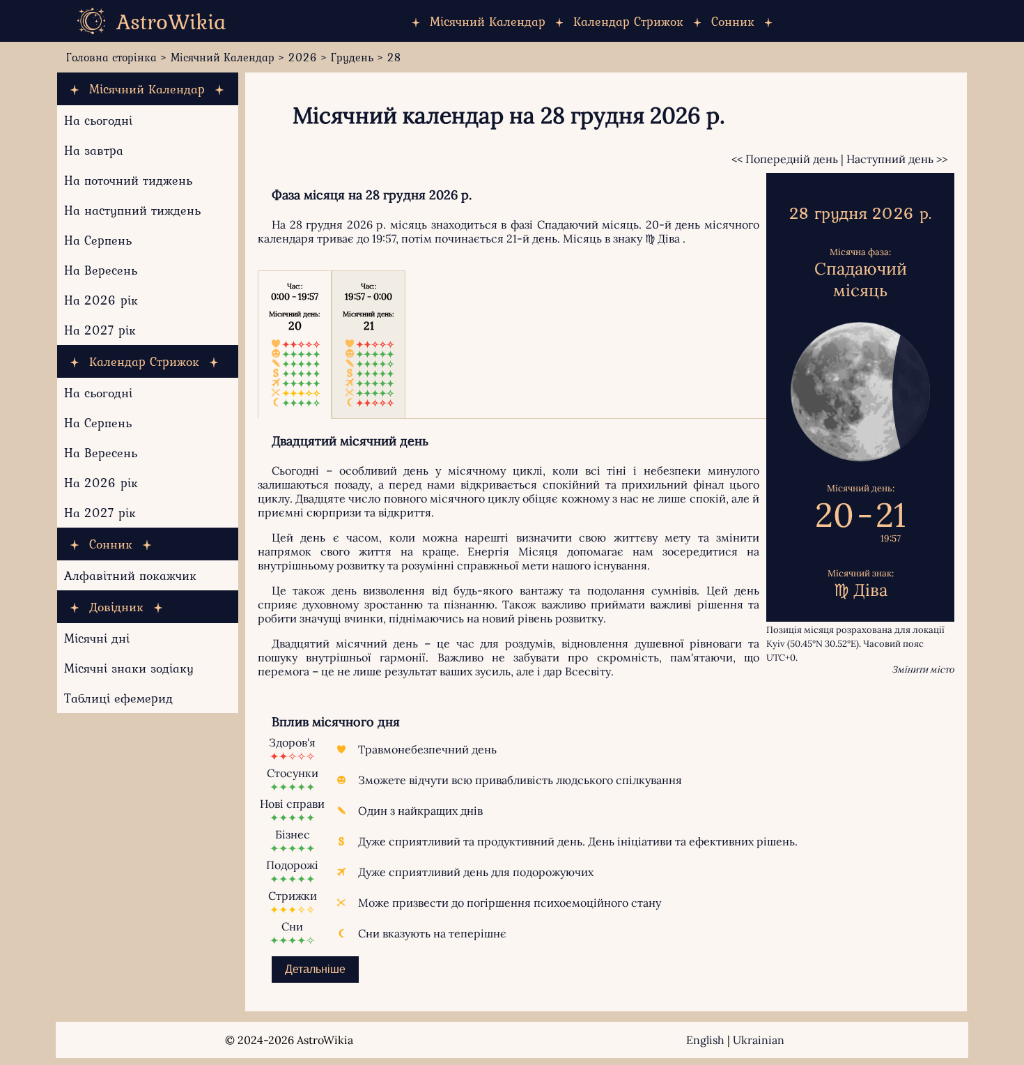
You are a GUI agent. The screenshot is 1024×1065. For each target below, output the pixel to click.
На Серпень (98, 240)
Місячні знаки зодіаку (129, 668)
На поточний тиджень (128, 180)
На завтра (93, 150)
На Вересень (100, 270)
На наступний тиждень (132, 210)
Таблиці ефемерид (118, 698)
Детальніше (315, 969)
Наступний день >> (896, 159)
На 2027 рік (100, 330)
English (705, 1040)
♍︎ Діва (662, 238)
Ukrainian (758, 1040)
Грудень (352, 57)
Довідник (116, 606)
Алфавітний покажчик (130, 575)
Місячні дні (97, 638)
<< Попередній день (784, 159)
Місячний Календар (488, 21)
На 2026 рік (101, 300)
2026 (302, 57)
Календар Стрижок (628, 21)
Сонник (733, 21)
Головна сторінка (111, 57)
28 (394, 57)
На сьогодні (98, 120)
